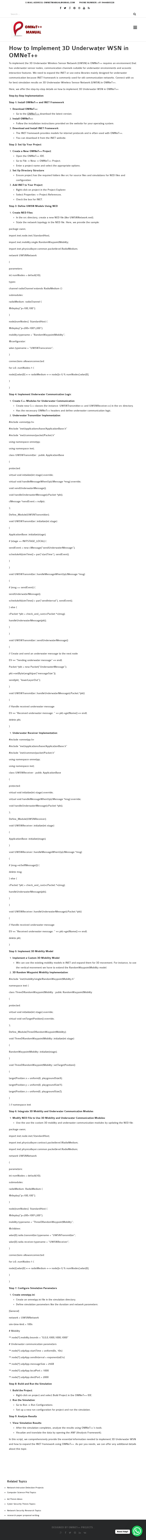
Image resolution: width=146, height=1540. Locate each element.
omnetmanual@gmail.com (59, 2)
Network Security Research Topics (24, 1510)
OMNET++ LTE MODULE (68, 203)
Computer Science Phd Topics (21, 1492)
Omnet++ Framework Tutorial (77, 174)
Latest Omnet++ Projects (74, 78)
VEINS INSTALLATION (70, 143)
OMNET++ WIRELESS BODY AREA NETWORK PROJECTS (83, 286)
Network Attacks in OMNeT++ (77, 164)
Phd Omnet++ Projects (72, 64)
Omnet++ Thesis (67, 59)
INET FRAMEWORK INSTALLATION (78, 109)
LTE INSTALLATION (68, 124)
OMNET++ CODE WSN (67, 198)
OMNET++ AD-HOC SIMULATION (74, 183)
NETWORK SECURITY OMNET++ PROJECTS (82, 169)
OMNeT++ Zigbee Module (71, 298)
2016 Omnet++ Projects (72, 83)
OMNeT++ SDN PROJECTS (72, 248)
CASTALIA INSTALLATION (72, 104)
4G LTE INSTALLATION (70, 99)
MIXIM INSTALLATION (70, 128)
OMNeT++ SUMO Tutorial (73, 257)
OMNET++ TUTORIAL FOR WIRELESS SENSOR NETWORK (84, 271)
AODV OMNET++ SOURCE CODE (75, 154)
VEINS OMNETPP (66, 159)
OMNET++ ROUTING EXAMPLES (75, 233)
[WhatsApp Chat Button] (137, 1531)
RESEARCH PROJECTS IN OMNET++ (78, 48)
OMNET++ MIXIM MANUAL (70, 212)
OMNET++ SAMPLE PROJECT (73, 243)
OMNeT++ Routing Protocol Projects (82, 238)
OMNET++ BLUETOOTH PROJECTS (75, 193)
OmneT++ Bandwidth (69, 188)
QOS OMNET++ (65, 303)
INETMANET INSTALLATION (74, 114)
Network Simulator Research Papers (81, 178)
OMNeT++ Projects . (81, 1527)
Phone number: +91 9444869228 (96, 2)
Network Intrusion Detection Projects (25, 1487)
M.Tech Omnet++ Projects (74, 73)
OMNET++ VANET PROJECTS (73, 279)
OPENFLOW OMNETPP (70, 308)
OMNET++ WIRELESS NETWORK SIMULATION (84, 293)
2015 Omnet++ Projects (72, 88)
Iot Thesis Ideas (14, 1499)
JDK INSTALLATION (68, 119)
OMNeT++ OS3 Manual (70, 224)
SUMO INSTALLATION (69, 138)
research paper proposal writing (23, 1515)
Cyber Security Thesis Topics (21, 1504)
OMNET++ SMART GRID (70, 253)
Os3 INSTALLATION (68, 133)
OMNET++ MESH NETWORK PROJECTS (78, 207)
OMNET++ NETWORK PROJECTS (76, 228)
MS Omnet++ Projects (71, 69)
